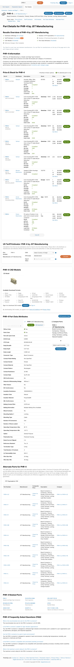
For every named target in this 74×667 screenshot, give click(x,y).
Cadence (20, 295)
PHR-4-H (6, 535)
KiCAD (61, 293)
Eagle (19, 293)
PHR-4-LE (6, 494)
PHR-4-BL (6, 545)
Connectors (4, 10)
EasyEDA (7, 300)
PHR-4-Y (6, 504)
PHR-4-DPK (7, 565)
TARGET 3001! (49, 302)
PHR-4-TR (6, 556)
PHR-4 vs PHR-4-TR (62, 556)
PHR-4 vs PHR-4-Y (62, 504)
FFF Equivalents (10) (11, 481)
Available (16, 38)
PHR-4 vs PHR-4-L (62, 573)
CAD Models (37, 19)
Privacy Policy (46, 309)
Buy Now (66, 80)
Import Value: (27, 259)
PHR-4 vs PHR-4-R (62, 515)
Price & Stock (18, 19)
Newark (18, 79)
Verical (17, 96)
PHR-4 (7, 79)
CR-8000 (7, 296)
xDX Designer (63, 296)
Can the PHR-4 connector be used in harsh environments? (19, 634)
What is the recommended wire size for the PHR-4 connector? (20, 621)
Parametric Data (65, 316)
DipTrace (48, 296)
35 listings (20, 35)
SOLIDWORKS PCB (37, 302)
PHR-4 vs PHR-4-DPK (63, 565)
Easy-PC (20, 300)
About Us (22, 658)
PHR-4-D (6, 583)
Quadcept (21, 302)
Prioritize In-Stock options (47, 72)
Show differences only (13, 326)
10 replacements (59, 35)
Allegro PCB (8, 295)
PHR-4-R (6, 515)
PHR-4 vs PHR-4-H (62, 535)
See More (55, 85)
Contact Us (15, 658)
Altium (6, 293)
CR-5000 (61, 295)
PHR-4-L (6, 573)
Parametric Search (45, 658)
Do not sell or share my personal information (37, 659)
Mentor (47, 300)
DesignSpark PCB (23, 296)
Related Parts (11, 21)
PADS (47, 293)
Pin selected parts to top (64, 72)
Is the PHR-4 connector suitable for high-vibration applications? (20, 626)
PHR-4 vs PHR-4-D (62, 583)
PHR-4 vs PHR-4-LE (62, 494)
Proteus (61, 300)
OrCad (33, 293)
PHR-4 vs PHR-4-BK (62, 525)
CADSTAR (34, 295)
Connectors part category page (40, 65)
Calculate (65, 256)
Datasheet (40, 325)
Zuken (61, 302)
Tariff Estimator (28, 19)
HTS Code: (28, 255)
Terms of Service (65, 658)
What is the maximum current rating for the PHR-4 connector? (20, 649)
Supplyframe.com (45, 662)
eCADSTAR (35, 300)
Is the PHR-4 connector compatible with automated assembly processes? (23, 641)
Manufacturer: (6, 256)
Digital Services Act (18, 659)
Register (63, 3)
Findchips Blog (54, 3)
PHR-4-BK (6, 525)
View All (37, 235)
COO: (26, 252)
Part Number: (5, 253)
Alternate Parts (60, 19)
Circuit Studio (49, 295)
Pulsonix (7, 302)
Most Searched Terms (32, 658)
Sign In (70, 3)
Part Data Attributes (48, 19)
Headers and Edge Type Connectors (13, 10)
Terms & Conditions (34, 309)
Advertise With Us (56, 659)
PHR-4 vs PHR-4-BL (62, 545)
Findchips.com (6, 3)
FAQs (18, 21)
